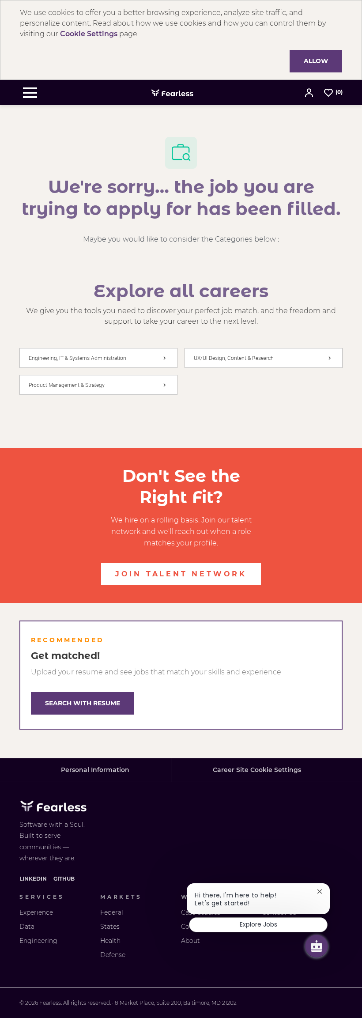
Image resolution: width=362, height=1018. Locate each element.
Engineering (38, 941)
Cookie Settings (88, 34)
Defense (112, 955)
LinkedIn (33, 878)
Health (110, 941)
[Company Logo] (172, 92)
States (110, 927)
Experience (36, 912)
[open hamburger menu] (30, 92)
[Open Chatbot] (316, 946)
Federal (111, 912)
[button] (310, 92)
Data (26, 927)
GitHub (64, 878)
